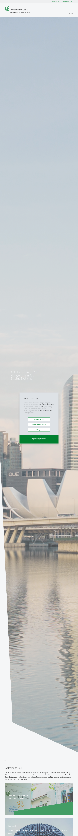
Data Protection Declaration (39, 438)
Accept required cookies (39, 424)
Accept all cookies (39, 419)
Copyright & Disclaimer (39, 439)
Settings (38, 429)
